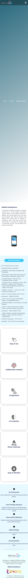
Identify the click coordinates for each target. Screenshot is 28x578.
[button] (25, 2)
